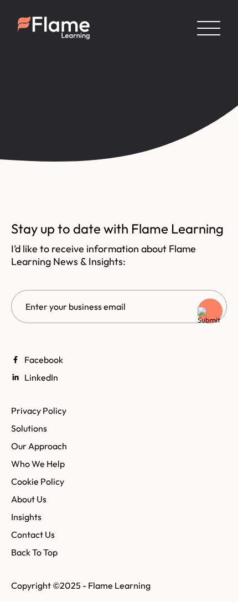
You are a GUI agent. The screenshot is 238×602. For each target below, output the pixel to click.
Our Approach (39, 446)
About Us (28, 499)
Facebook (43, 359)
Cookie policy (37, 481)
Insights (26, 516)
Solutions (29, 428)
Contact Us (33, 534)
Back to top (34, 552)
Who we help (38, 463)
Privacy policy (38, 410)
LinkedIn (41, 377)
